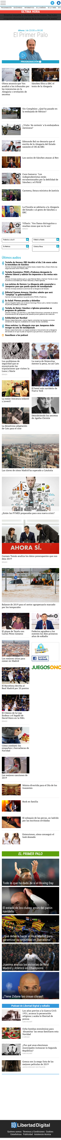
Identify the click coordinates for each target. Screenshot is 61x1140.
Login (59, 3)
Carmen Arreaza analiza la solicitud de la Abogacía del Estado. (30, 286)
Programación (6, 8)
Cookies (49, 1131)
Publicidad (28, 1134)
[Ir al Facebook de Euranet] (45, 658)
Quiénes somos (14, 1131)
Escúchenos (18, 8)
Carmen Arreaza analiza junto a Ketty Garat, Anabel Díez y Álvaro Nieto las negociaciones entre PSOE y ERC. (31, 265)
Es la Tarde (52, 8)
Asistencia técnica (42, 1134)
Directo (52, 3)
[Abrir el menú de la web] (12, 3)
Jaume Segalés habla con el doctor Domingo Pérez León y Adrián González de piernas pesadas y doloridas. (31, 302)
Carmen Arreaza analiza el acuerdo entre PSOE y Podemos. (29, 294)
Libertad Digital (30, 1125)
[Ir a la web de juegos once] (45, 667)
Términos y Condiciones (34, 1131)
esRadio (30, 3)
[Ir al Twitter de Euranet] (44, 648)
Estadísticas (16, 1134)
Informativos (29, 8)
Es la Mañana (41, 8)
